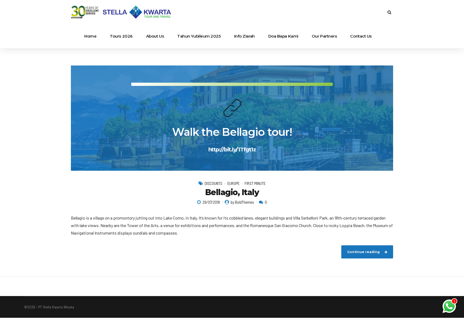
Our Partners (324, 36)
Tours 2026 (121, 36)
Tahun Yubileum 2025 (198, 36)
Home (90, 36)
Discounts (213, 183)
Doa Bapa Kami (283, 36)
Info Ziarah (244, 36)
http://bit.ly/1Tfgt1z (232, 149)
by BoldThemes (242, 202)
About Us (155, 36)
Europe (233, 183)
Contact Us (361, 36)
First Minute (255, 183)
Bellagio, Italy (232, 192)
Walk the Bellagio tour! (232, 131)
